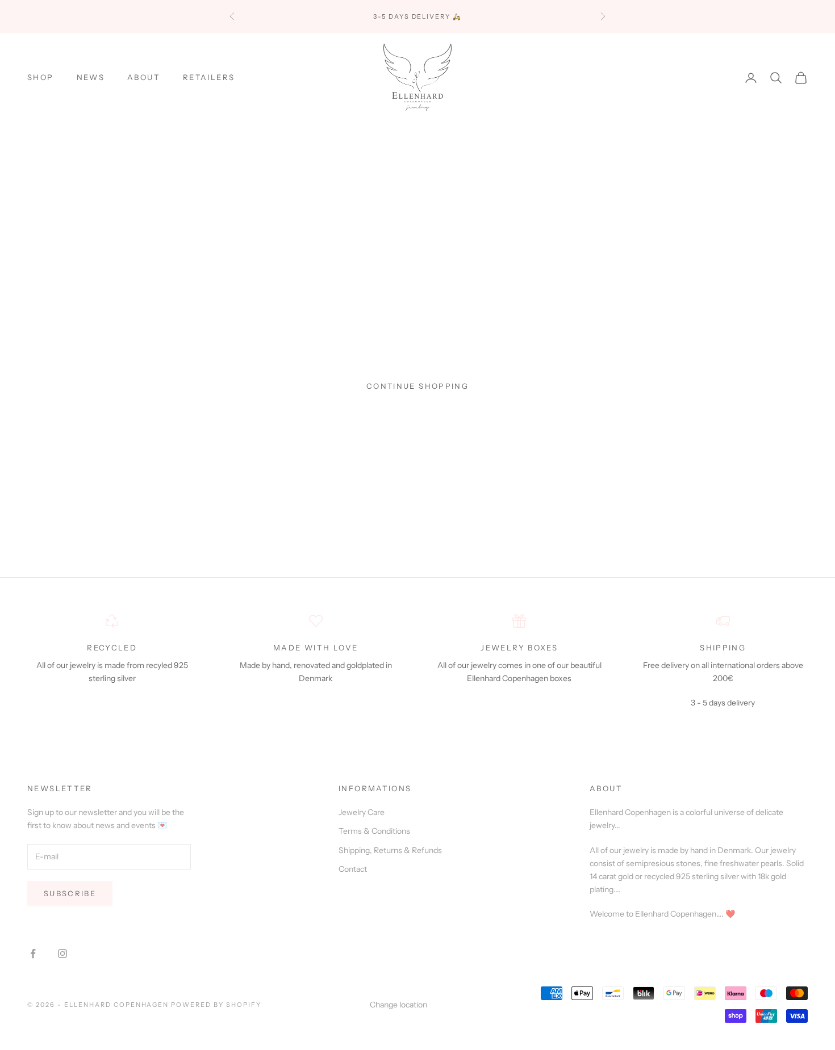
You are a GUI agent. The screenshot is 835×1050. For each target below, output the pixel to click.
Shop (40, 77)
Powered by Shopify (216, 1005)
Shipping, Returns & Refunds (390, 850)
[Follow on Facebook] (33, 953)
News (91, 77)
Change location (398, 1004)
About (143, 77)
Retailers (209, 77)
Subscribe (70, 893)
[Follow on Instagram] (62, 953)
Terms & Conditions (374, 831)
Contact (353, 869)
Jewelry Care (362, 812)
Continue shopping (417, 385)
